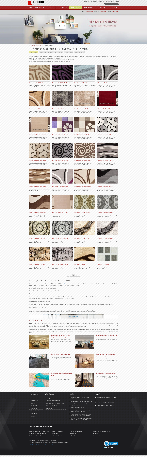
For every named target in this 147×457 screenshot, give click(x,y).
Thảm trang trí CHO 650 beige (36, 82)
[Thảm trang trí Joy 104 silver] (107, 72)
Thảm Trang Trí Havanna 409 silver (60, 186)
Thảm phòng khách (64, 444)
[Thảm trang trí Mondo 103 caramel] (39, 124)
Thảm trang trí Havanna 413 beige (37, 160)
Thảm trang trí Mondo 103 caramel (37, 134)
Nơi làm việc (49, 408)
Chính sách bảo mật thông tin (53, 400)
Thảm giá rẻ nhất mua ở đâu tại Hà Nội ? (106, 373)
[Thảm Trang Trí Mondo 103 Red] (107, 98)
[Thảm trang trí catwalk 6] (107, 254)
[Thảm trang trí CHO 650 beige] (39, 72)
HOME (30, 7)
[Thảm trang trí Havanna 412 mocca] (84, 150)
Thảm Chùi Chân (102, 7)
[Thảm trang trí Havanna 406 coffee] (39, 202)
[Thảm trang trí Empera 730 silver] (107, 202)
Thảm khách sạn (56, 444)
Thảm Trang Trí (75, 7)
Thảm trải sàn (86, 1)
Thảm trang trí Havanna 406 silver (105, 186)
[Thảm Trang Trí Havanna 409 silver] (62, 176)
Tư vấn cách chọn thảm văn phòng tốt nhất (106, 335)
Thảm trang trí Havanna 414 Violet (60, 134)
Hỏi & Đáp (112, 1)
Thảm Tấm (51, 7)
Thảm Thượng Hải (79, 52)
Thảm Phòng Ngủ (58, 52)
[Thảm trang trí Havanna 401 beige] (62, 202)
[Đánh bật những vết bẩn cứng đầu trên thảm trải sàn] (39, 380)
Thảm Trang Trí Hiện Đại (46, 52)
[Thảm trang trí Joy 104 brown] (39, 98)
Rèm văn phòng (94, 1)
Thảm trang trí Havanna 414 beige (82, 134)
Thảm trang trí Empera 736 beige (82, 238)
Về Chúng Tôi (101, 1)
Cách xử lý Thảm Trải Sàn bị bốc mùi (106, 408)
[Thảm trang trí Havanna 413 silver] (107, 124)
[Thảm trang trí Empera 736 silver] (107, 228)
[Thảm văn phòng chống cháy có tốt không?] (39, 361)
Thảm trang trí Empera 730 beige (82, 212)
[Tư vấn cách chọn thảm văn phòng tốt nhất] (84, 342)
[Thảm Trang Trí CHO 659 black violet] (62, 72)
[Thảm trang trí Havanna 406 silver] (107, 176)
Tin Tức (107, 1)
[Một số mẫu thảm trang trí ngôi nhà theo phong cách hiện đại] (84, 361)
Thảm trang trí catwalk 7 (80, 264)
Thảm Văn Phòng (40, 7)
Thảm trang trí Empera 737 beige (37, 264)
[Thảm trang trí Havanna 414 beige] (84, 124)
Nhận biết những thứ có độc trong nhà (106, 397)
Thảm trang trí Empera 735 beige (37, 238)
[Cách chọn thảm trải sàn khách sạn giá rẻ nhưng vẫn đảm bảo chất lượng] (39, 342)
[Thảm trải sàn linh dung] (36, 4)
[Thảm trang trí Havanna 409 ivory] (84, 176)
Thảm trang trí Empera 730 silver (105, 212)
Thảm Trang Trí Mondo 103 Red (105, 108)
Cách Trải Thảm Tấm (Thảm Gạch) (105, 402)
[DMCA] (108, 447)
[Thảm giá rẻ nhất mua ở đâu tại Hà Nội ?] (84, 380)
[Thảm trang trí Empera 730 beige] (84, 202)
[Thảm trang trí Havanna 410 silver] (107, 150)
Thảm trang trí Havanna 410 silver (105, 160)
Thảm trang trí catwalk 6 (103, 264)
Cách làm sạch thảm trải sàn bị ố (105, 400)
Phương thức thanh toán (52, 398)
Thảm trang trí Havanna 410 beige (37, 186)
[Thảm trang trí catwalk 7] (84, 254)
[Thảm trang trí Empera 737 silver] (62, 254)
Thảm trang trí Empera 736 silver (105, 238)
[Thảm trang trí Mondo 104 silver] (62, 98)
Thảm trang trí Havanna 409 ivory (82, 186)
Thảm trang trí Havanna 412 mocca (83, 160)
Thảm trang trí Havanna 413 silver (105, 134)
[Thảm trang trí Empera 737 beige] (39, 254)
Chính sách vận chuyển (51, 405)
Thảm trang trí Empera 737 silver (60, 264)
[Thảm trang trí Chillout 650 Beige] (84, 72)
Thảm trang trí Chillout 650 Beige (82, 82)
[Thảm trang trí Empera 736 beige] (84, 228)
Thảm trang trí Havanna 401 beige (60, 212)
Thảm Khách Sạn (62, 7)
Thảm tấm (44, 444)
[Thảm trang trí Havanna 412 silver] (62, 150)
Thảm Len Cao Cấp (89, 7)
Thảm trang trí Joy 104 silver (104, 82)
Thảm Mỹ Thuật (69, 52)
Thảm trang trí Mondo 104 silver (59, 108)
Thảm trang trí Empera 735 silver (60, 238)
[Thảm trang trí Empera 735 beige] (39, 228)
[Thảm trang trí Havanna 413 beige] (39, 150)
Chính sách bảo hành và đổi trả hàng (55, 403)
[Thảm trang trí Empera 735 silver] (62, 228)
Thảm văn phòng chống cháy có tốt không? (61, 354)
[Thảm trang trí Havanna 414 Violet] (62, 124)
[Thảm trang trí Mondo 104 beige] (84, 98)
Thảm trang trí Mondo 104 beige (82, 108)
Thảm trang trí (50, 444)
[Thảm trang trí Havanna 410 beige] (39, 176)
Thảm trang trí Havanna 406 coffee (37, 212)
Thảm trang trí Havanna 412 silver (60, 160)
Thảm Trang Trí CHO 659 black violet (61, 82)
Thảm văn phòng (38, 444)
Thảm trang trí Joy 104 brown (36, 108)
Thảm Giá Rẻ (114, 7)
